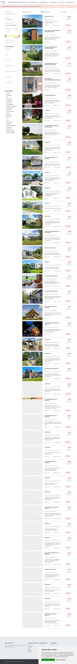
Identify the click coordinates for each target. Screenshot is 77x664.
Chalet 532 (47, 110)
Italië (29, 648)
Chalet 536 (47, 353)
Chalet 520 (47, 492)
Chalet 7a (47, 262)
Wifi (7, 97)
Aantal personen (9, 22)
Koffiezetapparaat (10, 125)
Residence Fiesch (49, 16)
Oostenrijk (41, 645)
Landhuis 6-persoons (50, 569)
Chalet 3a (47, 172)
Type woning (8, 49)
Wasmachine (9, 100)
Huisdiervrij (8, 95)
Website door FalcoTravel (19, 661)
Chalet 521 (47, 478)
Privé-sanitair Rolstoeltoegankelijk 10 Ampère (53, 79)
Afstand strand (9, 65)
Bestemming (7, 11)
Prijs (6, 34)
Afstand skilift (8, 76)
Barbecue (8, 123)
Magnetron (9, 127)
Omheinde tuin (9, 107)
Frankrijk (30, 650)
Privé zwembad (10, 111)
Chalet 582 (47, 432)
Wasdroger (9, 102)
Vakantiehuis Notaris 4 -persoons (51, 462)
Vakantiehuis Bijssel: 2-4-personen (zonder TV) (51, 64)
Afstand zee (8, 60)
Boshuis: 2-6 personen (50, 248)
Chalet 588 (47, 216)
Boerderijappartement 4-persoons (51, 399)
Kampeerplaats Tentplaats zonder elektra (52, 126)
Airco (7, 120)
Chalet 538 (47, 598)
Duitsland (30, 647)
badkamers (16, 28)
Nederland (30, 645)
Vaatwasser (9, 99)
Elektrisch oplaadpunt (11, 106)
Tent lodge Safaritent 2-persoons (51, 307)
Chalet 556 (47, 188)
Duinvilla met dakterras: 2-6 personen (52, 553)
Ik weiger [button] (52, 659)
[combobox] (12, 51)
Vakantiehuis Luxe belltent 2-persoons (52, 323)
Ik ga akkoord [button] (45, 659)
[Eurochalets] (3, 2)
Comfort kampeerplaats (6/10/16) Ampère (51, 47)
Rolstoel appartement (50, 95)
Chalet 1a (47, 203)
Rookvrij (8, 93)
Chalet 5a (47, 523)
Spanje (29, 651)
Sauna (7, 113)
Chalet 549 (47, 447)
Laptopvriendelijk (10, 132)
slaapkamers (8, 28)
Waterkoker (9, 129)
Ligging (6, 54)
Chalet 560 (47, 584)
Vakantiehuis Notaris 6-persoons (51, 614)
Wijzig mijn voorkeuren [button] (61, 659)
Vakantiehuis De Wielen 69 (51, 368)
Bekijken (68, 25)
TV (7, 118)
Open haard (9, 122)
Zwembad (8, 109)
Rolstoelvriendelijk (10, 131)
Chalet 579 (47, 384)
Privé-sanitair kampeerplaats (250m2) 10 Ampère (52, 31)
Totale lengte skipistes (10, 71)
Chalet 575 (47, 339)
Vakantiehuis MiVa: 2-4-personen (51, 416)
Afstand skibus (8, 82)
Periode (7, 17)
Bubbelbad (9, 115)
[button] (41, 21)
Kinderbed (8, 116)
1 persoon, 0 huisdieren (11, 25)
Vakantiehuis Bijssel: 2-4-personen (51, 158)
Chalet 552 (47, 142)
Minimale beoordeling (10, 40)
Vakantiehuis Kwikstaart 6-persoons (52, 507)
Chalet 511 (47, 537)
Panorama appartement (51, 276)
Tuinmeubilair (9, 104)
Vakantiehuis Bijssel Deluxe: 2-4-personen (52, 232)
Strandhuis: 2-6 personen (51, 291)
